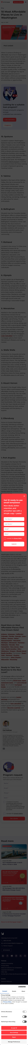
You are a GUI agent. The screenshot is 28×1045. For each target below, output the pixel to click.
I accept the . (14, 538)
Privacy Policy (18, 538)
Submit (14, 544)
